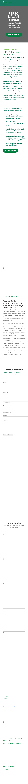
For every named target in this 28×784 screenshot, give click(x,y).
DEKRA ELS (5, 763)
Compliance (18, 743)
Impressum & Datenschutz (9, 739)
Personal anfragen (13, 34)
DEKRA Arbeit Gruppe (8, 743)
